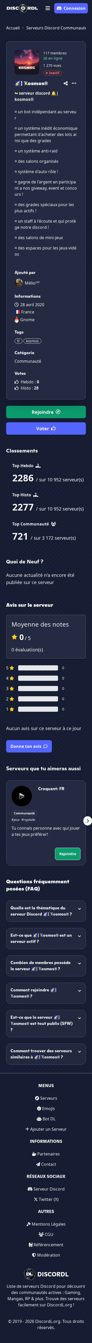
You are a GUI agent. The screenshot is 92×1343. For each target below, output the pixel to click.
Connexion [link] (75, 8)
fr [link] (18, 340)
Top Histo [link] (22, 495)
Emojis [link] (48, 1108)
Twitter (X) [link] (49, 1199)
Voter (42, 428)
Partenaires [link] (48, 1154)
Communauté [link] (28, 361)
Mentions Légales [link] (49, 1224)
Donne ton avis (25, 746)
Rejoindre (43, 412)
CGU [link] (49, 1234)
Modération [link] (48, 1255)
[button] (47, 8)
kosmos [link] (32, 340)
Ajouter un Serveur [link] (48, 1129)
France (27, 312)
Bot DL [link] (49, 1119)
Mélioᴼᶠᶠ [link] (32, 283)
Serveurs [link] (48, 1098)
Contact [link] (48, 1164)
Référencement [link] (48, 1245)
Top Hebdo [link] (23, 465)
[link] (22, 8)
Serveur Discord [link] (49, 1189)
